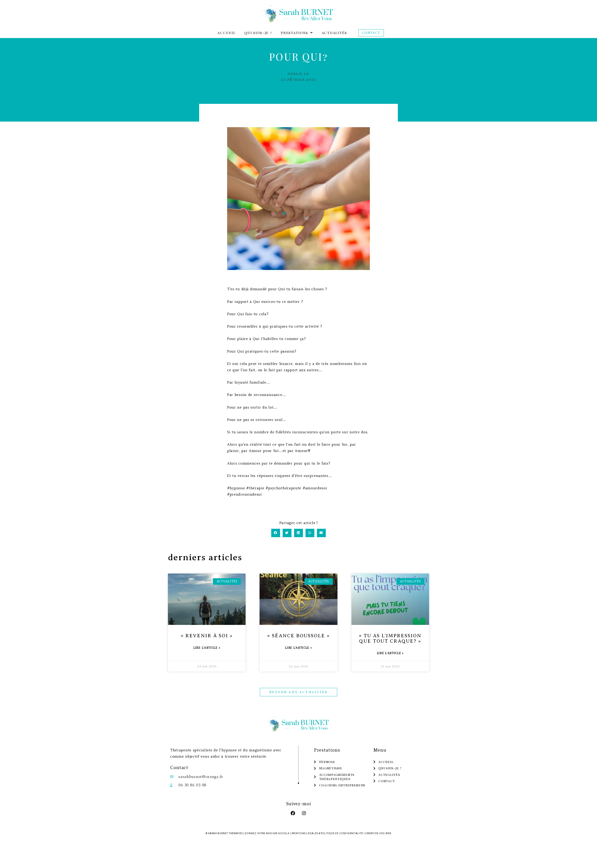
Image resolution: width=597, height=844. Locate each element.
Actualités (334, 32)
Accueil (227, 32)
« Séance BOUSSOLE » (298, 635)
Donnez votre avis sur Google (267, 833)
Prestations (294, 32)
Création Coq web (378, 833)
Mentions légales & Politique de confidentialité (327, 833)
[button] (296, 33)
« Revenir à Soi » (207, 635)
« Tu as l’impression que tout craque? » (390, 638)
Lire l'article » (206, 647)
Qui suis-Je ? (258, 32)
